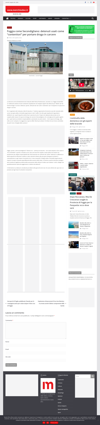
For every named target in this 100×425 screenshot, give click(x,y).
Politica (12, 18)
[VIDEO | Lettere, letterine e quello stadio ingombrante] (74, 166)
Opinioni (57, 18)
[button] (69, 18)
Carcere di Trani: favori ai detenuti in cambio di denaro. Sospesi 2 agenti (86, 244)
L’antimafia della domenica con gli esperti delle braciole (81, 121)
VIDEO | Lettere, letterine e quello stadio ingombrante (86, 165)
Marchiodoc (19, 37)
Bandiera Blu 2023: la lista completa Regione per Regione (86, 234)
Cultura (28, 18)
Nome (7, 342)
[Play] (70, 90)
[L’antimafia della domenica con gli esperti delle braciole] (82, 105)
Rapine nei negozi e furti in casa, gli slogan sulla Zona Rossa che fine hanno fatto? (86, 141)
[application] (82, 85)
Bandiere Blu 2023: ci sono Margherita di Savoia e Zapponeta (85, 224)
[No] (98, 420)
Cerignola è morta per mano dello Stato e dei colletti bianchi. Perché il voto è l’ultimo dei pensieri (86, 154)
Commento (9, 320)
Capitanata (42, 18)
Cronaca (20, 18)
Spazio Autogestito (63, 409)
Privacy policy (54, 422)
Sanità (50, 18)
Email (7, 349)
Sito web (8, 357)
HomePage (61, 393)
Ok (44, 422)
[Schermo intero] (92, 90)
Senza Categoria (62, 406)
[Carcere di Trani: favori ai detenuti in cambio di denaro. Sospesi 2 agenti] (74, 245)
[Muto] (90, 90)
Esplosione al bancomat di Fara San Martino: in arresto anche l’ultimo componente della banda (51, 303)
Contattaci (65, 18)
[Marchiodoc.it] (7, 18)
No (47, 422)
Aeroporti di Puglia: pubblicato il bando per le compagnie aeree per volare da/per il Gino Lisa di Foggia (21, 303)
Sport (34, 18)
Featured (60, 389)
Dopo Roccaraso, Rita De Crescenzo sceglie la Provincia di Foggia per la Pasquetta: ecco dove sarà (81, 202)
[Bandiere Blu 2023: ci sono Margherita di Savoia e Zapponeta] (74, 225)
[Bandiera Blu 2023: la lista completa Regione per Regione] (74, 235)
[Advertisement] (66, 9)
